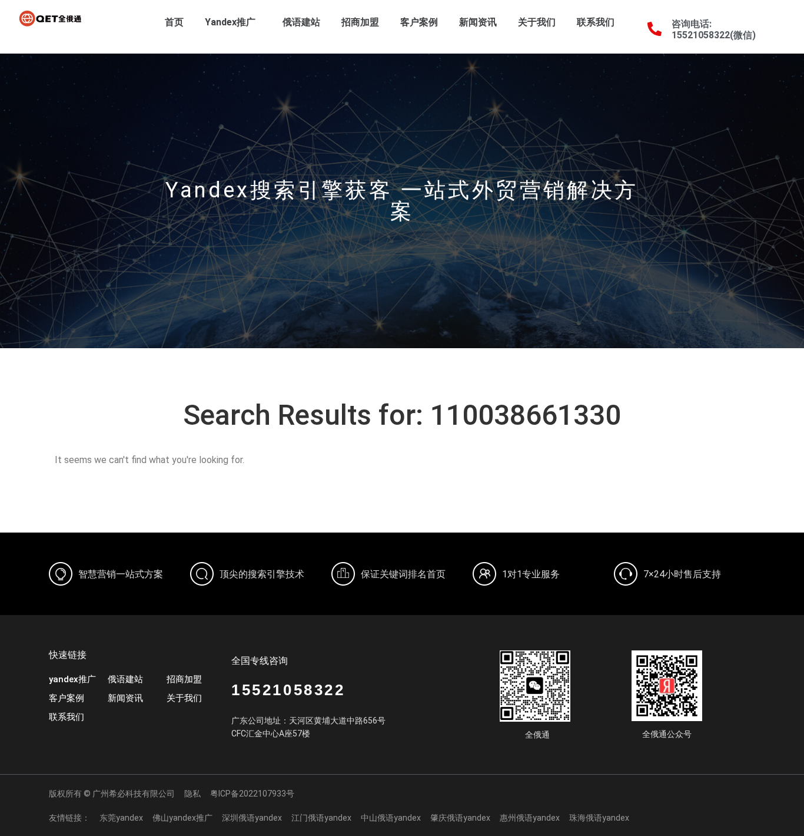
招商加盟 (360, 22)
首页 (174, 22)
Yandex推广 (230, 22)
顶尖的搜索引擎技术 (262, 574)
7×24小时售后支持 (682, 574)
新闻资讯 (478, 22)
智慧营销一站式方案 (120, 574)
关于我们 (537, 22)
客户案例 (419, 22)
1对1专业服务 (531, 574)
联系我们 (595, 22)
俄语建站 (301, 22)
